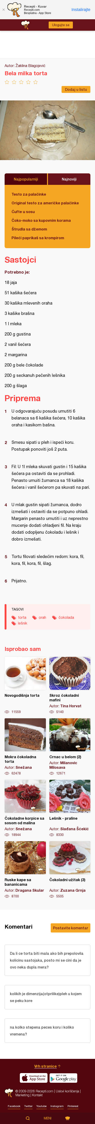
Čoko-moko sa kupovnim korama (41, 220)
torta (22, 617)
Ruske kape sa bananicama (25, 870)
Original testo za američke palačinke (45, 203)
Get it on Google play (63, 1078)
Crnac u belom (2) (70, 747)
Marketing (22, 1095)
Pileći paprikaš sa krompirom (38, 238)
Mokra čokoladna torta (25, 747)
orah (42, 617)
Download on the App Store (34, 1078)
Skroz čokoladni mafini (70, 685)
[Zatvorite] (3, 9)
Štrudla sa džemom (29, 229)
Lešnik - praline (70, 808)
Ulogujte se (60, 25)
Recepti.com (9, 1093)
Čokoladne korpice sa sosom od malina (25, 808)
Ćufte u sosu (23, 211)
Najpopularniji (26, 179)
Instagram (57, 1106)
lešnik (22, 623)
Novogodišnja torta (25, 685)
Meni (47, 1118)
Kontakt (37, 1095)
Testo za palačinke (29, 194)
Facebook (14, 1106)
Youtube (41, 1106)
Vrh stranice (45, 1066)
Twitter (28, 1106)
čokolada (66, 617)
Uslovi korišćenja (67, 1091)
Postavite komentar (70, 928)
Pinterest (73, 1106)
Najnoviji (69, 179)
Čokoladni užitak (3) (70, 870)
